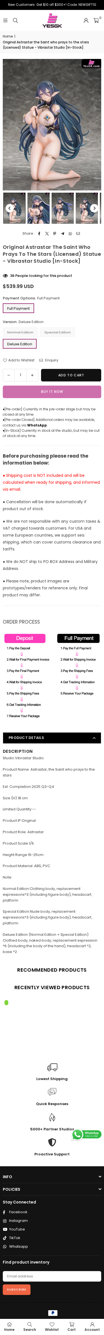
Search (29, 1329)
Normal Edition (20, 332)
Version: (23, 321)
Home (8, 36)
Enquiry (51, 360)
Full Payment (18, 308)
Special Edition (57, 332)
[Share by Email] (78, 234)
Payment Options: (31, 298)
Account (92, 1329)
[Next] (94, 208)
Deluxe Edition (19, 344)
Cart (71, 1329)
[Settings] (86, 21)
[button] (96, 21)
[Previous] (10, 208)
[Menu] (5, 20)
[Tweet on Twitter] (47, 234)
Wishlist (52, 1329)
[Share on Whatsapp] (70, 234)
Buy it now (52, 391)
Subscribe (16, 1289)
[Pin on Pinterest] (55, 234)
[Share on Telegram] (62, 234)
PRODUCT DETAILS (26, 737)
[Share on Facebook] (39, 234)
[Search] (15, 20)
